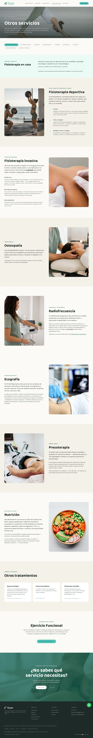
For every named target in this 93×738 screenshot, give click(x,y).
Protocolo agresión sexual (32, 728)
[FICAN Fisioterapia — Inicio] (9, 3)
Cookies (17, 728)
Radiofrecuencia (47, 44)
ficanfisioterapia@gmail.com (77, 712)
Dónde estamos (55, 712)
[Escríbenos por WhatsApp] (89, 705)
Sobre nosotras (54, 710)
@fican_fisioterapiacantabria (77, 714)
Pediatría (37, 3)
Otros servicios (56, 3)
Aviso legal (6, 728)
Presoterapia (66, 44)
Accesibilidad (23, 728)
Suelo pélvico (29, 3)
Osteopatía (37, 44)
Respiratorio (46, 3)
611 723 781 (52, 687)
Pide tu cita (84, 3)
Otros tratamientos (11, 47)
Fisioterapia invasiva (25, 44)
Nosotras (65, 3)
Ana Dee (87, 734)
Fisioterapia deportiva (11, 44)
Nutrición (75, 44)
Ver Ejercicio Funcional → (46, 641)
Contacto (53, 714)
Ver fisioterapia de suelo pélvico (77, 334)
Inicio (5, 16)
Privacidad (12, 728)
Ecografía (57, 44)
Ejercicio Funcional (24, 47)
